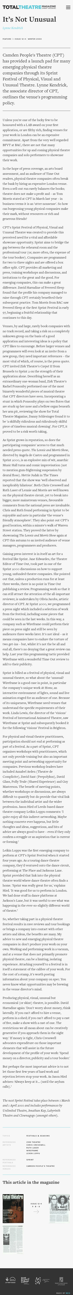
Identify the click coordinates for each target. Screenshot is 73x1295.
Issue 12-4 (20, 39)
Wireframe (32, 1151)
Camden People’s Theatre (40, 1166)
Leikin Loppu (33, 1153)
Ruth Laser (32, 1148)
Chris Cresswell (36, 1145)
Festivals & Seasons (38, 1136)
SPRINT (30, 1160)
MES (68, 1293)
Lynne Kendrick (13, 28)
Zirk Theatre (33, 1142)
